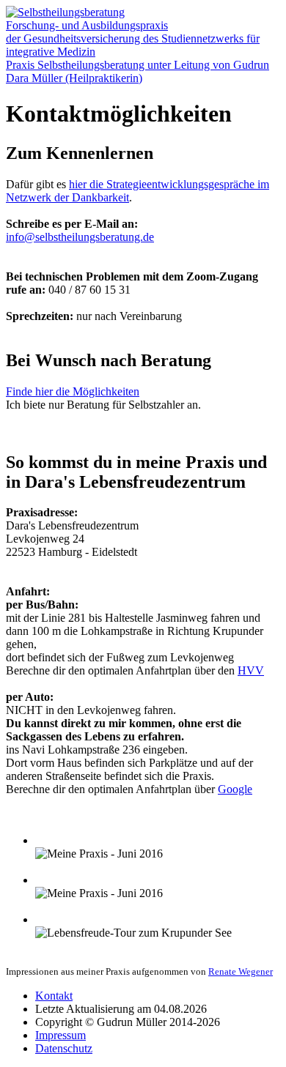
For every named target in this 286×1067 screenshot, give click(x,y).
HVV (251, 670)
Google (235, 789)
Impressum (60, 1035)
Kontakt (54, 995)
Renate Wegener (240, 971)
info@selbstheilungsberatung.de (80, 237)
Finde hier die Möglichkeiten (72, 391)
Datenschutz (63, 1048)
